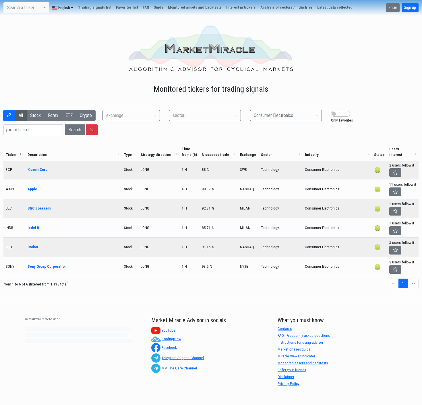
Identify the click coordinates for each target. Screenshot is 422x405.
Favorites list (127, 7)
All (21, 115)
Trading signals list (94, 7)
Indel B (33, 228)
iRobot (33, 247)
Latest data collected (335, 7)
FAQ (146, 7)
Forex (53, 115)
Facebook (169, 347)
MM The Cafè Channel (179, 368)
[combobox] (26, 7)
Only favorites (342, 120)
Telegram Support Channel (183, 358)
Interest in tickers (241, 7)
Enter (393, 7)
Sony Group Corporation (47, 266)
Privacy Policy (288, 383)
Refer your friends (292, 370)
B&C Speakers (39, 208)
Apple (32, 189)
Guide (158, 7)
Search (75, 129)
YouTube (168, 330)
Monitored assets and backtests (195, 7)
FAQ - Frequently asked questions (304, 335)
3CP (9, 169)
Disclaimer (286, 377)
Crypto (86, 115)
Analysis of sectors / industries (286, 7)
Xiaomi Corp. (38, 169)
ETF (69, 115)
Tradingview (171, 339)
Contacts (285, 328)
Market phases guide (294, 349)
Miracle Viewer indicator (296, 356)
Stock (35, 115)
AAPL (10, 189)
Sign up (410, 7)
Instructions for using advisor (300, 342)
